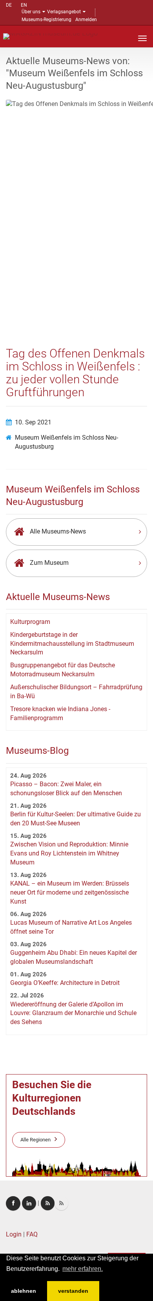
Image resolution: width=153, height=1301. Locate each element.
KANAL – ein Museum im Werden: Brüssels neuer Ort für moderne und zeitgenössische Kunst (69, 892)
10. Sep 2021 (33, 422)
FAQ (32, 1234)
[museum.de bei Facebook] (13, 1203)
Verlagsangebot (64, 11)
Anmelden (86, 19)
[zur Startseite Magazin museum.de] (50, 36)
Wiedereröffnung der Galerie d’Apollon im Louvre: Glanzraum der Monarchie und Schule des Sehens (73, 1013)
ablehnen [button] (23, 1291)
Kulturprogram (30, 621)
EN (24, 5)
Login (14, 1234)
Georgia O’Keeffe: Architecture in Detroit (65, 983)
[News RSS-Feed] (61, 1203)
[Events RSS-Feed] (48, 1203)
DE (9, 5)
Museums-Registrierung (46, 19)
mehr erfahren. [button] (82, 1268)
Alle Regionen (35, 1140)
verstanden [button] (73, 1291)
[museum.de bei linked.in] (29, 1203)
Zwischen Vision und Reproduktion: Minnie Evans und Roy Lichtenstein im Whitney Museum (69, 853)
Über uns (31, 11)
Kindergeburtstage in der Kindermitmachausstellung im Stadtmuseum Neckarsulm (72, 643)
